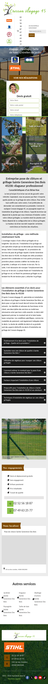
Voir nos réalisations (25, 78)
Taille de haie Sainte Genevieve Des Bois (24, 611)
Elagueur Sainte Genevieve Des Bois (24, 597)
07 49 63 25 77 (21, 38)
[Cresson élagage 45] (24, 9)
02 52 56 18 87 (21, 23)
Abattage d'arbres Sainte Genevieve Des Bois (40, 599)
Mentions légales (14, 679)
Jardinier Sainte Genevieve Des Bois (9, 597)
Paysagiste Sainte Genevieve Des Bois (9, 611)
